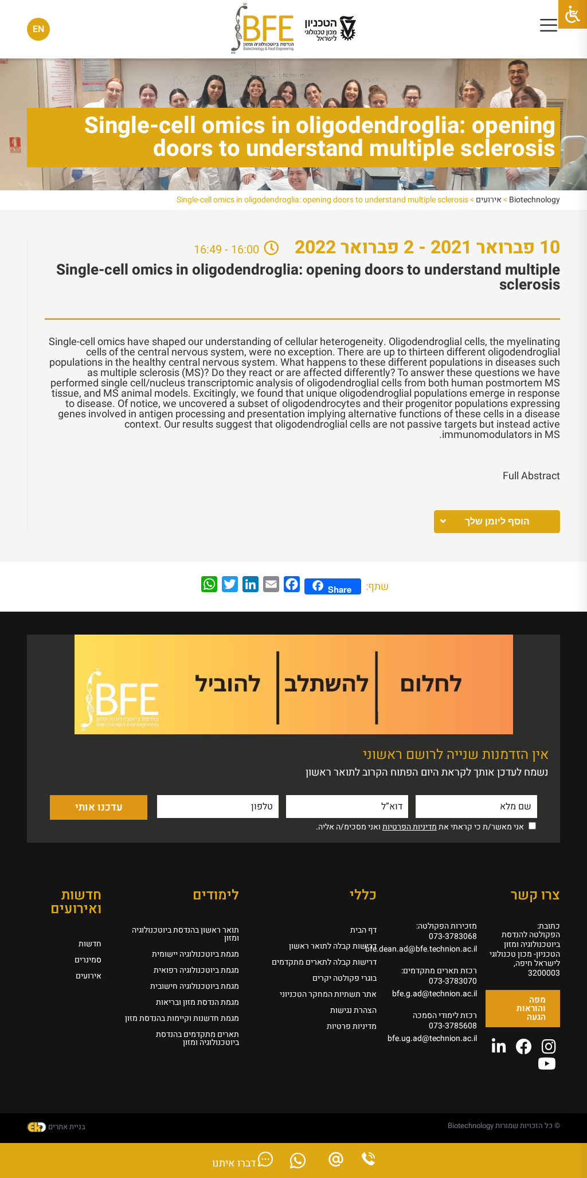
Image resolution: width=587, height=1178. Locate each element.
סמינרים (88, 960)
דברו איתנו (235, 1163)
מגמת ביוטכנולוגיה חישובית (194, 986)
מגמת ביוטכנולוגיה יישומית (195, 954)
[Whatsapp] (297, 1164)
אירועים (88, 976)
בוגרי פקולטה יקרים (344, 978)
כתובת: (548, 926)
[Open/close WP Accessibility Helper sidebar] (572, 14)
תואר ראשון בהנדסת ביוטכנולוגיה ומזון (185, 934)
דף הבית (363, 930)
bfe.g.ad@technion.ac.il (435, 994)
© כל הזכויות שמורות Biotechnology (504, 1125)
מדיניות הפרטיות (409, 827)
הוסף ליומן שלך (497, 521)
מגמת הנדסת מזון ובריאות (197, 1002)
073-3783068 (453, 936)
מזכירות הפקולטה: (446, 926)
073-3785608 (453, 1026)
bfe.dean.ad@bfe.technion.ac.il (435, 949)
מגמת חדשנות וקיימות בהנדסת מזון (182, 1018)
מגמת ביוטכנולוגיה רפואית (196, 970)
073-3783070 (453, 981)
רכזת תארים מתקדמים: (439, 971)
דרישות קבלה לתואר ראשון (333, 946)
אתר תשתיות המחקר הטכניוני (328, 994)
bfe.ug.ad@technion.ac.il (435, 1038)
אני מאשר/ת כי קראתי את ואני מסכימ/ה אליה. (420, 827)
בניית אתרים (65, 1126)
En (38, 29)
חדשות (90, 944)
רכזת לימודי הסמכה (445, 1015)
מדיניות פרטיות (352, 1026)
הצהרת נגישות (353, 1010)
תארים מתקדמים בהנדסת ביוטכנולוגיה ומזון (197, 1038)
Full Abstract (531, 476)
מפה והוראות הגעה (531, 1008)
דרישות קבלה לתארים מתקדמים (324, 962)
